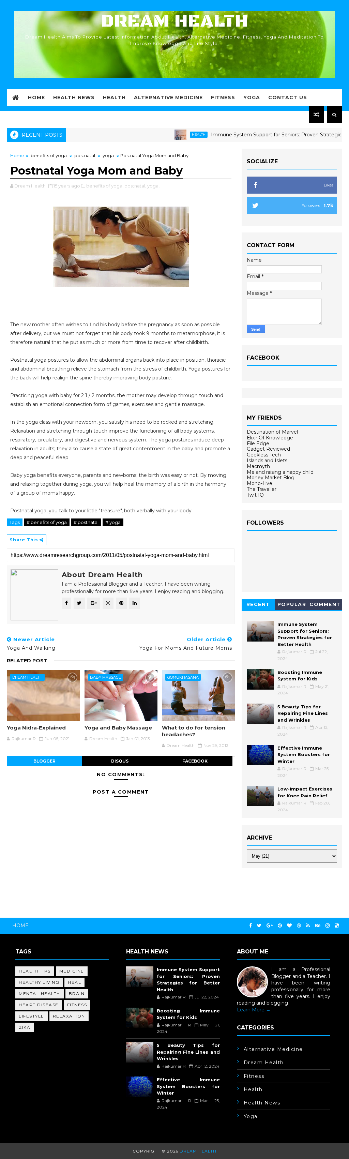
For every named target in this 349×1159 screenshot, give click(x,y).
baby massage (105, 677)
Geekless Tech (264, 455)
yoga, (153, 186)
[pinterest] (280, 925)
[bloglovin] (289, 925)
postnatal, (135, 186)
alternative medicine (273, 1049)
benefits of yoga (49, 155)
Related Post (27, 661)
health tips (35, 971)
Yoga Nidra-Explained (36, 727)
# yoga (113, 522)
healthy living (39, 982)
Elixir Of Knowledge (270, 438)
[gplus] (269, 925)
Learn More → (254, 1010)
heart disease (39, 1004)
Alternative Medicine (168, 97)
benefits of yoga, (104, 186)
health (175, 134)
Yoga (251, 97)
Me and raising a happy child (280, 472)
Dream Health (174, 21)
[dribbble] (299, 925)
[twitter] (259, 925)
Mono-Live (259, 483)
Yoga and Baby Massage (118, 727)
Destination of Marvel (272, 432)
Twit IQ (255, 495)
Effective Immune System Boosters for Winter (303, 754)
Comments (325, 605)
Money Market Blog (270, 478)
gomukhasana (183, 677)
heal (74, 982)
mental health (39, 993)
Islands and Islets (267, 460)
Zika (24, 1027)
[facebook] (250, 925)
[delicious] (336, 925)
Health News (74, 97)
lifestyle (31, 1016)
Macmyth (258, 466)
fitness (77, 1004)
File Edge (258, 443)
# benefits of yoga (47, 522)
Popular (291, 604)
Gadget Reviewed (268, 449)
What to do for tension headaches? (193, 731)
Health (114, 97)
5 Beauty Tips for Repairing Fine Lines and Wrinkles (302, 713)
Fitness (223, 97)
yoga (108, 155)
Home (36, 97)
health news (262, 1103)
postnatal (84, 155)
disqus (119, 761)
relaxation (69, 1016)
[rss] (308, 925)
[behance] (317, 925)
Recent (258, 604)
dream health (27, 677)
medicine (71, 971)
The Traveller (261, 489)
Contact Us (287, 97)
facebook (195, 761)
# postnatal (86, 522)
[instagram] (327, 925)
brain (77, 993)
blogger (44, 761)
